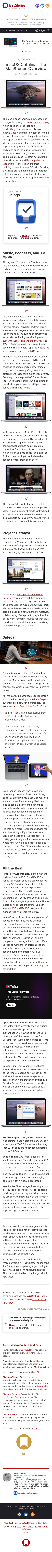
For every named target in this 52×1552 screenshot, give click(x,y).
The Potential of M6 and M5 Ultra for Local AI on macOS (35, 42)
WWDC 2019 (43, 1309)
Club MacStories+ (11, 1394)
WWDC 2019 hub (36, 1296)
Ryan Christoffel (22, 1474)
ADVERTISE (24, 1506)
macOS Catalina (28, 1309)
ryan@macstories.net (28, 1493)
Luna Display (41, 699)
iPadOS (25, 908)
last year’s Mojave (38, 122)
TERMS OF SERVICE (26, 1509)
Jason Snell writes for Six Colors (30, 706)
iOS (14, 908)
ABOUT (10, 1506)
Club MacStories (26, 1350)
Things (25, 235)
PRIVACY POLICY (38, 1506)
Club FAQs (36, 1372)
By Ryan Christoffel (26, 73)
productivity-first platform (17, 129)
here (16, 1372)
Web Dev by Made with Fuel (16, 1523)
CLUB (5, 30)
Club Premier (9, 1414)
